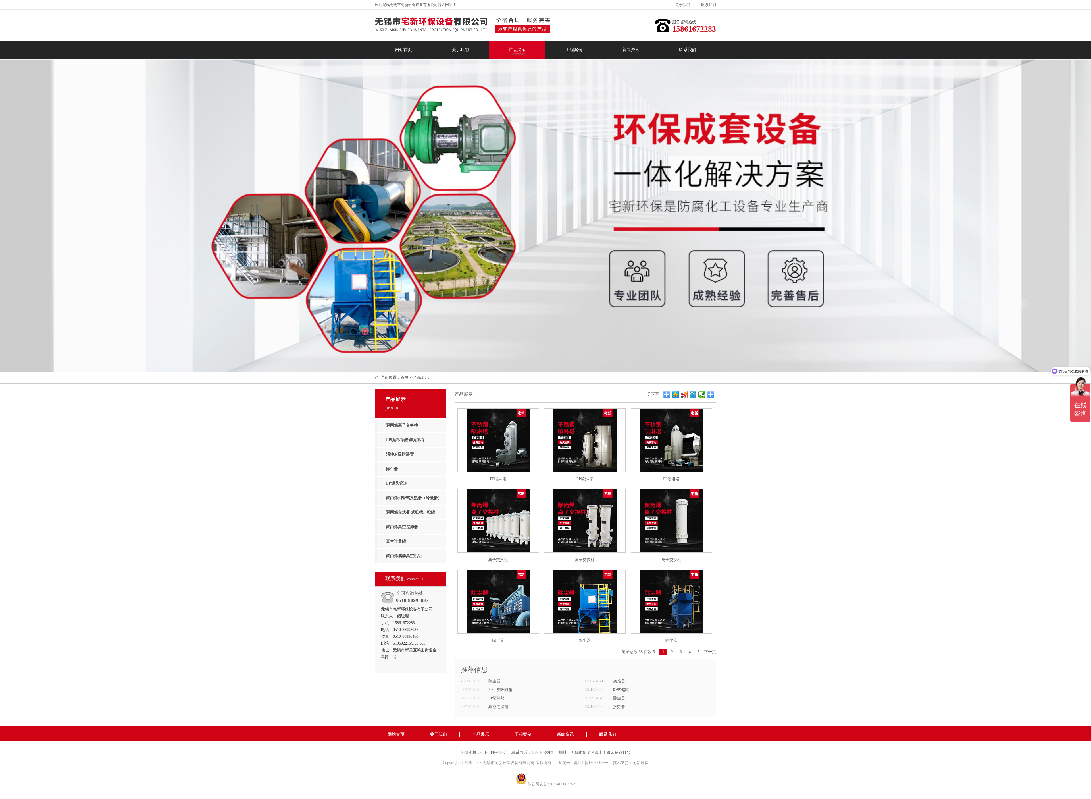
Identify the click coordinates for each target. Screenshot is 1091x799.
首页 (405, 377)
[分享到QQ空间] (675, 394)
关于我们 (682, 5)
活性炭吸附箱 (500, 690)
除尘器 (392, 469)
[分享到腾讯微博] (693, 394)
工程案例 (573, 49)
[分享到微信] (701, 394)
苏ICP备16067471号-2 (593, 763)
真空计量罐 (396, 541)
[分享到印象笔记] (710, 394)
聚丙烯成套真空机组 (404, 556)
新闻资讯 (630, 49)
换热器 (619, 681)
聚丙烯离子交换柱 (402, 425)
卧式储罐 (621, 690)
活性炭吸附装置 (400, 454)
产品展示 (517, 49)
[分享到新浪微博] (684, 394)
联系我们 (708, 5)
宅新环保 (641, 763)
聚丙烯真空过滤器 (402, 527)
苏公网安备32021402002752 (551, 784)
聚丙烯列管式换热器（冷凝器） (414, 498)
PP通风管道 (396, 483)
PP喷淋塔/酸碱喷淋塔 (405, 440)
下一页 (710, 652)
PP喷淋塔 (496, 698)
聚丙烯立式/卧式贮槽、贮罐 (410, 512)
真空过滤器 (498, 707)
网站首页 (403, 49)
